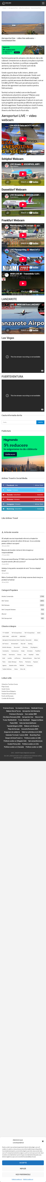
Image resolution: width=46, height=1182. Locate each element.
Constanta (5, 651)
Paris (3, 662)
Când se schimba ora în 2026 (32, 732)
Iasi (25, 654)
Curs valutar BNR (31, 714)
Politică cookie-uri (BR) (34, 747)
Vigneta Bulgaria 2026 (14, 726)
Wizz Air (22, 669)
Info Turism (5, 601)
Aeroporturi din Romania (31, 711)
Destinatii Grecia (37, 708)
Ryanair (35, 662)
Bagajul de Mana (37, 720)
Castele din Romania (8, 698)
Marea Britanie (27, 658)
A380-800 (22, 636)
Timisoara (30, 665)
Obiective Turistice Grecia (10, 684)
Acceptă (23, 1163)
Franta (4, 654)
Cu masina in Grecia (23, 708)
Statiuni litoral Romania (9, 693)
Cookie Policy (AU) (13, 744)
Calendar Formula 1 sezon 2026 (17, 735)
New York (37, 658)
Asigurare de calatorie (12, 732)
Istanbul (31, 654)
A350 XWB (5, 636)
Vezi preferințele (23, 1174)
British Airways (6, 647)
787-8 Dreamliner (17, 633)
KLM (3, 658)
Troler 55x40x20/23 (9, 720)
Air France (5, 643)
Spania (4, 665)
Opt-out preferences (35, 741)
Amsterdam (14, 643)
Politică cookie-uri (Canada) (14, 747)
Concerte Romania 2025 (29, 729)
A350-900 (14, 636)
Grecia (19, 654)
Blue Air (23, 643)
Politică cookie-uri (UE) (32, 738)
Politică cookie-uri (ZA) (30, 744)
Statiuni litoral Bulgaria (9, 691)
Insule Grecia (6, 689)
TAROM (21, 665)
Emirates (30, 651)
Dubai (22, 651)
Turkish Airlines (7, 669)
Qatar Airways (12, 662)
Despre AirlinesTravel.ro (14, 738)
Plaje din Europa (13, 729)
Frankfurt (37, 651)
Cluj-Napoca (33, 647)
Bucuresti (17, 647)
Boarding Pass (35, 735)
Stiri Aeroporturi (7, 618)
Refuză (23, 1169)
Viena (16, 669)
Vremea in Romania (16, 714)
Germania (12, 654)
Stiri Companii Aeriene (9, 609)
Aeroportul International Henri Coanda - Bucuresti (16, 640)
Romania (28, 662)
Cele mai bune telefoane (27, 723)
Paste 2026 (14, 723)
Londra (10, 658)
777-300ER (5, 633)
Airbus (36, 640)
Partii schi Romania (7, 696)
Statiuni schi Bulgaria (31, 726)
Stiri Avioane (5, 605)
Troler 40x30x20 (24, 720)
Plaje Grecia (5, 686)
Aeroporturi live (27, 717)
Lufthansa (17, 658)
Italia (37, 654)
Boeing (30, 643)
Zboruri (4, 614)
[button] (43, 1141)
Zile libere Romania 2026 (11, 717)
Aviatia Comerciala (7, 596)
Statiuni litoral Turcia (13, 711)
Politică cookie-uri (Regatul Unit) (15, 741)
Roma (21, 662)
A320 (38, 633)
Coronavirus (15, 651)
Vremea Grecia (8, 708)
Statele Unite (13, 665)
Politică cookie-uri (17, 1179)
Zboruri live (39, 717)
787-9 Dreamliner (29, 633)
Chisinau (25, 647)
